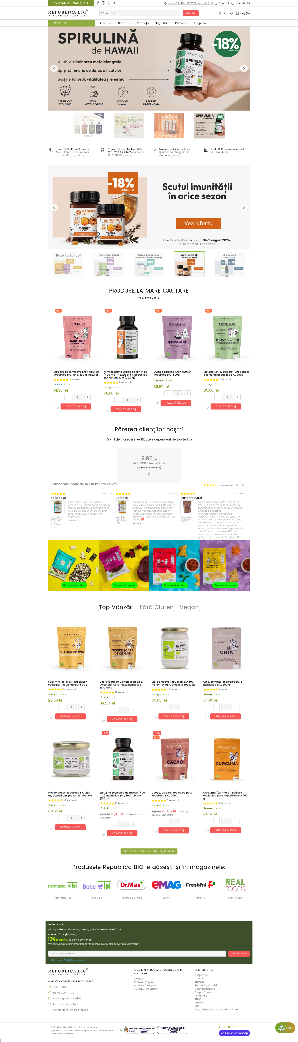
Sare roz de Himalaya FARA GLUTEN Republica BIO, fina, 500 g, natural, (76, 373)
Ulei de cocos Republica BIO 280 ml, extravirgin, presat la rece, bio (70, 794)
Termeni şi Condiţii (206, 985)
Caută (190, 13)
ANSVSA (199, 1002)
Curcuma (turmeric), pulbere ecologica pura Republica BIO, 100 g (225, 795)
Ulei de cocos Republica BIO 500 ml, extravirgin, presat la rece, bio (174, 683)
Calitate (122, 498)
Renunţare (201, 995)
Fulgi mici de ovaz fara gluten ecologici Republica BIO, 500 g (68, 683)
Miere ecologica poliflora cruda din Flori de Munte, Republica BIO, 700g (57, 522)
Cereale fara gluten (146, 989)
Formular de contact (65, 1004)
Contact (224, 3)
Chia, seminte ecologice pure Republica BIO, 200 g (222, 683)
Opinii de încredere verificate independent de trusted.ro (149, 439)
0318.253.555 (243, 3)
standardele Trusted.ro (64, 1033)
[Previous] (54, 68)
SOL (197, 1006)
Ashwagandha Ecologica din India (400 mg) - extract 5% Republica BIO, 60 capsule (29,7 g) (125, 374)
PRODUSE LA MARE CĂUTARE (149, 293)
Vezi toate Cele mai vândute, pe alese (149, 851)
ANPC (198, 999)
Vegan (189, 607)
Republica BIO (68, 13)
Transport (200, 981)
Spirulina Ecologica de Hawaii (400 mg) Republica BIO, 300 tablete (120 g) (122, 795)
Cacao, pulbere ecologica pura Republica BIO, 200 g (187, 520)
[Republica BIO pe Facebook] (98, 3)
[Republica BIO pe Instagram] (104, 3)
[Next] (244, 68)
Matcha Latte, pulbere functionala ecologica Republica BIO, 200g (226, 373)
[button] (57, 407)
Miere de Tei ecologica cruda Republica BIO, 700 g (122, 520)
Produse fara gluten (146, 985)
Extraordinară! (191, 498)
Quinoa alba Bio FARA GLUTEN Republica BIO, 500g (173, 373)
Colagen (139, 978)
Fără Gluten (157, 607)
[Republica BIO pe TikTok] (109, 3)
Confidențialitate (205, 988)
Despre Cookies (204, 992)
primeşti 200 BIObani (69, 960)
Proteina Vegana (144, 982)
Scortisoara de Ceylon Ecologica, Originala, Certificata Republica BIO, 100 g (121, 684)
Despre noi (201, 975)
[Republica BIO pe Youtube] (115, 3)
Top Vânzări (116, 607)
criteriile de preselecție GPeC (88, 1030)
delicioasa (58, 498)
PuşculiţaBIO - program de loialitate (216, 1009)
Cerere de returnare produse (70, 1009)
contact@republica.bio (67, 998)
